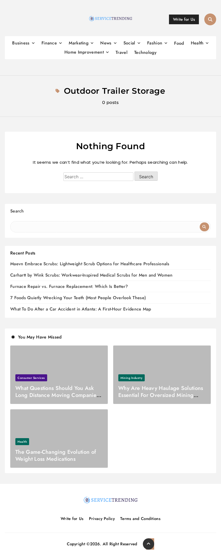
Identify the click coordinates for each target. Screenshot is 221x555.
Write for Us (72, 519)
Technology (145, 52)
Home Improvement (84, 52)
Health (197, 43)
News (105, 43)
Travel (121, 52)
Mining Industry (131, 378)
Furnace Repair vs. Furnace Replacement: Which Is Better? (69, 286)
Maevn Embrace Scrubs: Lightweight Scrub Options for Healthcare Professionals (90, 264)
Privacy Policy (102, 519)
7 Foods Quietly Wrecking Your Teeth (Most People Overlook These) (78, 298)
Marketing (78, 43)
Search (17, 211)
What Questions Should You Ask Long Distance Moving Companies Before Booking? (57, 395)
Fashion (154, 43)
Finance (49, 43)
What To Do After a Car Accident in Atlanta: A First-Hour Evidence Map (80, 309)
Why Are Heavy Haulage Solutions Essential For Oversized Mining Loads (160, 395)
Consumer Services (31, 378)
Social (129, 43)
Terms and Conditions (140, 519)
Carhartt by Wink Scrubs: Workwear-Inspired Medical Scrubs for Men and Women (91, 275)
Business (20, 43)
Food (179, 43)
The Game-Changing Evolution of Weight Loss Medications (55, 455)
